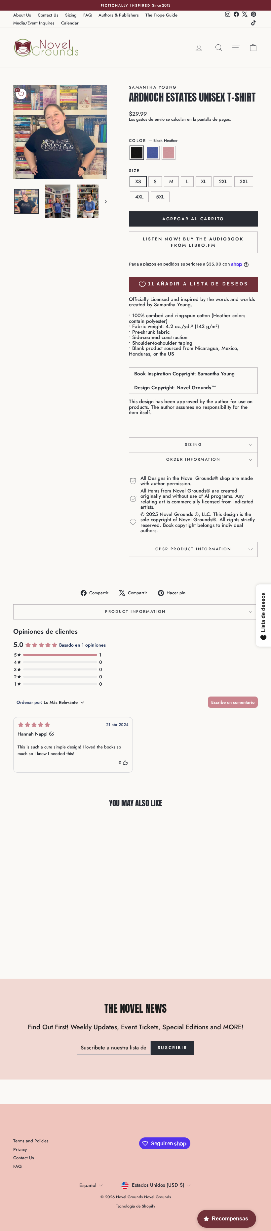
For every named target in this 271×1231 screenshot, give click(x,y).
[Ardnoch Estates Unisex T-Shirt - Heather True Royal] (41, 939)
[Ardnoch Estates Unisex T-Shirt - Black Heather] (32, 939)
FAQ (87, 15)
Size (134, 171)
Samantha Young (153, 87)
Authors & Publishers (118, 15)
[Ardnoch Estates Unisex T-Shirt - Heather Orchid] (50, 939)
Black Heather (136, 152)
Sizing (71, 15)
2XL (223, 181)
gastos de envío (150, 119)
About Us (22, 15)
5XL (160, 196)
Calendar (70, 23)
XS (138, 181)
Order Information (193, 459)
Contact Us (48, 15)
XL (203, 181)
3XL (244, 181)
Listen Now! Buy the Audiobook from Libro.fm (193, 242)
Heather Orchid (168, 152)
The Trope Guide (161, 15)
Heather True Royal (152, 152)
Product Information (135, 612)
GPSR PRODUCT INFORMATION (193, 549)
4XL (139, 196)
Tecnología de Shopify (135, 1206)
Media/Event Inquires (34, 23)
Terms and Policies (31, 1141)
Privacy (20, 1149)
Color (153, 141)
